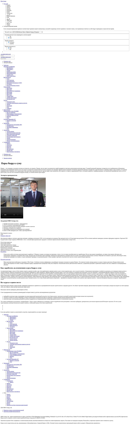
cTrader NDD (10, 96)
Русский (6, 3)
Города (8, 394)
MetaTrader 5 (10, 69)
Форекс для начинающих (13, 141)
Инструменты (7, 77)
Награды (9, 146)
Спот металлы (10, 80)
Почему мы (9, 150)
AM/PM (12, 43)
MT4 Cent (9, 89)
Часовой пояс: (8, 32)
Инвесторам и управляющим (14, 114)
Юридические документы (13, 151)
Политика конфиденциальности (12, 411)
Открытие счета (11, 101)
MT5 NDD (9, 93)
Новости (9, 147)
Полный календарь (5, 259)
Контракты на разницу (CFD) (14, 82)
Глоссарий (9, 105)
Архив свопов (13, 339)
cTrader (8, 70)
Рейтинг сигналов (11, 120)
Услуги (5, 100)
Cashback (9, 108)
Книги (8, 397)
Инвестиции (7, 109)
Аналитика (6, 130)
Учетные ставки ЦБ (12, 135)
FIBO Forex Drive (11, 76)
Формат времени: (9, 40)
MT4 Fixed (9, 92)
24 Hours (12, 42)
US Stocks (9, 84)
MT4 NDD (9, 88)
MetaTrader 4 (10, 68)
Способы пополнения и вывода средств (17, 103)
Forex (8, 78)
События (9, 399)
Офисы (8, 143)
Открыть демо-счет (5, 235)
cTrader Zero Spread (11, 97)
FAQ (8, 107)
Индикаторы (10, 401)
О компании (7, 142)
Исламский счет (11, 99)
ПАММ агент (10, 126)
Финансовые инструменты (13, 136)
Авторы (9, 395)
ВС (10, 49)
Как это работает (11, 112)
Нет (11, 37)
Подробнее (3, 251)
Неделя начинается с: (10, 46)
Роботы (8, 398)
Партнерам (6, 123)
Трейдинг (6, 65)
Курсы (8, 403)
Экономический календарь (13, 132)
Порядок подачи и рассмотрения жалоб (14, 410)
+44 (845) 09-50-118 (6, 54)
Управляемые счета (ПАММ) (11, 111)
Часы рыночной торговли (13, 134)
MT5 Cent (9, 95)
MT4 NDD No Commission (13, 91)
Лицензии (9, 145)
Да (10, 36)
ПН (11, 48)
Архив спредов (13, 340)
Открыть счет (7, 61)
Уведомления (10, 149)
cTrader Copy (10, 74)
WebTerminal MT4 (11, 72)
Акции (8, 104)
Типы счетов (7, 86)
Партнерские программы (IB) (14, 124)
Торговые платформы (9, 66)
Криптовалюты (11, 81)
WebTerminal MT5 (11, 73)
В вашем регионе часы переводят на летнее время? (18, 34)
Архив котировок (11, 139)
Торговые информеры (12, 127)
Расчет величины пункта (13, 85)
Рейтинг (9, 116)
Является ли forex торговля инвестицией (17, 405)
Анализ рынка (10, 131)
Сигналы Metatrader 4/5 (9, 119)
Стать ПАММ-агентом (12, 115)
